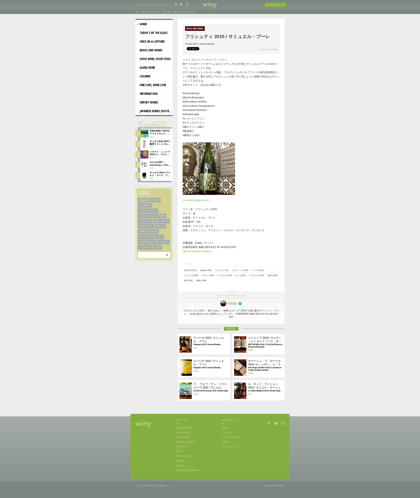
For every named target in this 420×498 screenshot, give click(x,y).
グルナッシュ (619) (240, 270)
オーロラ (153, 231)
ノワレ (157, 247)
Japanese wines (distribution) (156, 111)
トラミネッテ (145, 247)
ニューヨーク (145, 205)
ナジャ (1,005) (258, 270)
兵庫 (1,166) (272, 275)
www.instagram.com (197, 200)
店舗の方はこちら (276, 5)
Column (145, 76)
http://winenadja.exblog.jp (196, 251)
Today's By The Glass (154, 33)
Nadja (250, 350)
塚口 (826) (188, 280)
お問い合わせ (227, 432)
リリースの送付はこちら (231, 437)
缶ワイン (160, 226)
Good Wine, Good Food (155, 59)
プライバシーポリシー (231, 447)
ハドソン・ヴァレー (148, 210)
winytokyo (143, 200)
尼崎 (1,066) (201, 280)
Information (148, 93)
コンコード (163, 242)
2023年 (142, 231)
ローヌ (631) (240, 275)
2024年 (161, 216)
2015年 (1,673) (190, 270)
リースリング (145, 221)
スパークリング (146, 226)
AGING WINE (147, 67)
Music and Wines (151, 50)
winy (195, 348)
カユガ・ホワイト (147, 242)
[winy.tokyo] (210, 5)
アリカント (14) (221, 270)
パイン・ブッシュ (147, 216)
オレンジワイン (161, 221)
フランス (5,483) (191, 275)
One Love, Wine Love (153, 85)
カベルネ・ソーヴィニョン (150, 237)
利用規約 (225, 442)
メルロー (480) (207, 275)
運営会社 (225, 428)
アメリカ (155, 200)
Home (143, 24)
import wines (149, 102)
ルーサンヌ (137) (224, 275)
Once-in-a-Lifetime (152, 41)
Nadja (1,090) (206, 270)
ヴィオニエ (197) (256, 275)
